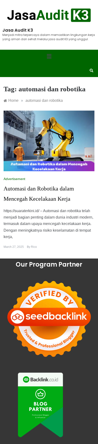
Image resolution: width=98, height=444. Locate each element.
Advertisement (14, 179)
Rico (34, 247)
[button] (49, 56)
